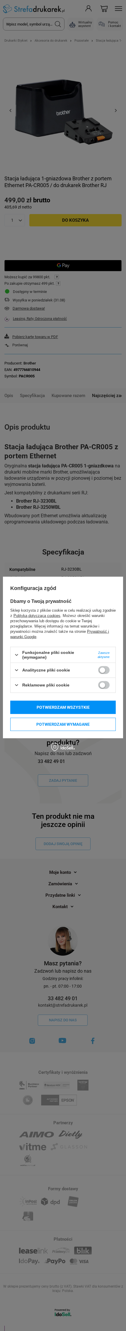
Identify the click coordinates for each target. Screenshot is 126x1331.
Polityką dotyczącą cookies (36, 615)
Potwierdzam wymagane (63, 724)
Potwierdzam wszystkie (63, 707)
